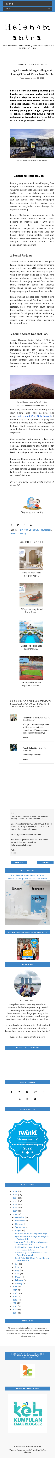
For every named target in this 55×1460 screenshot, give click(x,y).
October (19, 1224)
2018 (15, 1287)
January (19, 1284)
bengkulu (32, 64)
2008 (15, 1313)
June (17, 1267)
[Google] (35, 1091)
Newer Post (19, 862)
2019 (15, 1214)
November (20, 1221)
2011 (15, 1303)
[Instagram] (27, 1091)
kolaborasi (42, 64)
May (17, 1270)
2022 (15, 1204)
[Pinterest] (43, 1091)
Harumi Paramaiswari (33, 717)
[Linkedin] (27, 1098)
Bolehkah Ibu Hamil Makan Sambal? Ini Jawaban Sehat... (31, 1248)
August (18, 1231)
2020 (15, 1211)
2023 (15, 1201)
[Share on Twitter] (18, 525)
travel (13, 533)
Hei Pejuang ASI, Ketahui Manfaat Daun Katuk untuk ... (31, 1254)
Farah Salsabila (30, 748)
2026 (15, 1191)
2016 (15, 1293)
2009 (15, 1310)
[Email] (35, 1098)
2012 (15, 1300)
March (18, 1277)
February (19, 1280)
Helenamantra (28, 32)
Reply (25, 737)
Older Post (45, 862)
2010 (15, 1306)
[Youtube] (19, 1098)
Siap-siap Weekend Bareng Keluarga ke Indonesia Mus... (31, 1243)
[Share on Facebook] (11, 525)
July (17, 1264)
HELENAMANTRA (24, 1447)
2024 (15, 1198)
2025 (15, 1195)
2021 (15, 1208)
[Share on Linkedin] (30, 525)
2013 (15, 1297)
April (17, 1274)
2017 (15, 1290)
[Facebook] (11, 1091)
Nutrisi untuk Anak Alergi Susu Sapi (31, 1234)
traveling (22, 533)
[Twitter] (19, 1091)
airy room (22, 64)
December (20, 1218)
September (20, 1227)
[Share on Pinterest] (24, 525)
